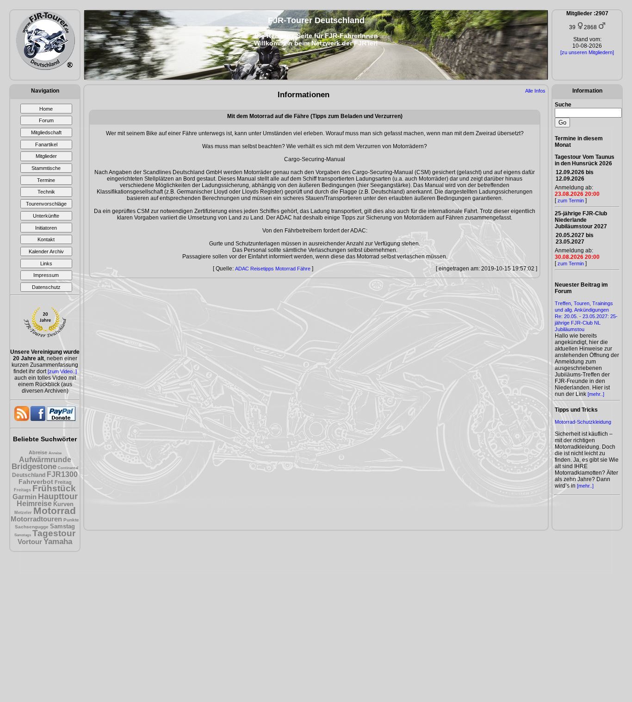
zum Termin (571, 200)
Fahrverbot (36, 481)
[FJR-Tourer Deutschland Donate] (61, 419)
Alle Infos (535, 91)
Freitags (22, 490)
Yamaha (57, 541)
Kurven (63, 504)
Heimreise (34, 504)
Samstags (22, 535)
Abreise (38, 452)
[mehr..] (596, 394)
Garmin (24, 497)
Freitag (63, 482)
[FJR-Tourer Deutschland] (45, 68)
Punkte (71, 519)
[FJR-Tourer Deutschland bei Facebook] (39, 419)
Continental (68, 468)
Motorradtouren (36, 519)
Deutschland (28, 475)
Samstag (62, 526)
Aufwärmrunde (45, 460)
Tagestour (53, 533)
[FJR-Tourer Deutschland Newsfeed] (22, 419)
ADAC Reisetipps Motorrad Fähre (272, 268)
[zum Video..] (62, 371)
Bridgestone (34, 466)
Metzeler (23, 512)
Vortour (30, 541)
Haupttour (58, 496)
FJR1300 (62, 474)
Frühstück (54, 488)
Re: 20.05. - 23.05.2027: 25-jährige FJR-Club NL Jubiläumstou (586, 322)
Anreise (55, 453)
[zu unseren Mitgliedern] (587, 52)
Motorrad (54, 510)
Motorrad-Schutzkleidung (583, 422)
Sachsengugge (32, 526)
